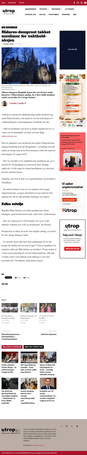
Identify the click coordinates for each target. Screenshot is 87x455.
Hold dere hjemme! (48, 334)
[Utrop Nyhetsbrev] (72, 257)
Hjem (3, 24)
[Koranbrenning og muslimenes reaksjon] (10, 308)
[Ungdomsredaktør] (72, 214)
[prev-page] (28, 407)
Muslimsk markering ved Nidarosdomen (28, 317)
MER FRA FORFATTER (34, 347)
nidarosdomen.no (9, 136)
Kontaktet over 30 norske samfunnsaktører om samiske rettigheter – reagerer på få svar (48, 396)
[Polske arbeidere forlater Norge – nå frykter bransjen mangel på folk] (10, 357)
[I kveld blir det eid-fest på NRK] (47, 308)
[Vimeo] (77, 426)
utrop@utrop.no (38, 445)
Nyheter (9, 24)
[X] (72, 426)
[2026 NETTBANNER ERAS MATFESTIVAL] (72, 127)
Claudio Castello (9, 44)
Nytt (15, 24)
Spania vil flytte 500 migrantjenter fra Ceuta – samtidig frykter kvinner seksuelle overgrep (47, 370)
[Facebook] (61, 426)
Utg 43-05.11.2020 (12, 27)
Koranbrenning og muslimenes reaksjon (8, 317)
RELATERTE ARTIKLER (12, 347)
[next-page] (32, 407)
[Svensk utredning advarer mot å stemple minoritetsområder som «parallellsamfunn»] (29, 383)
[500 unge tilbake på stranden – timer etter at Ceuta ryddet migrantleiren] (29, 357)
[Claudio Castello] (6, 103)
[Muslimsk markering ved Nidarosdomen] (28, 308)
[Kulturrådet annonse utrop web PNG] (72, 170)
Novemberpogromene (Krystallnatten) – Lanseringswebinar (10, 336)
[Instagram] (66, 426)
